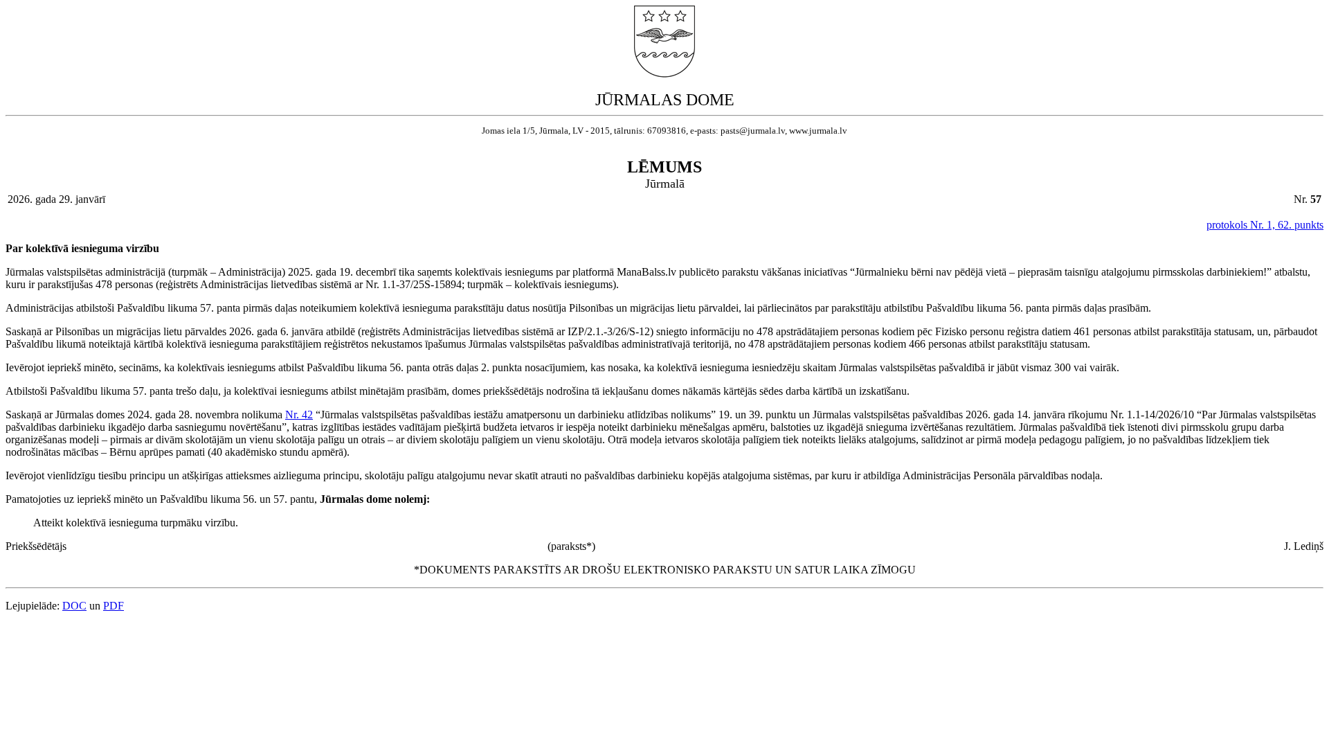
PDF (113, 606)
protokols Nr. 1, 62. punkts (1264, 225)
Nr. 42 (299, 414)
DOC (74, 606)
